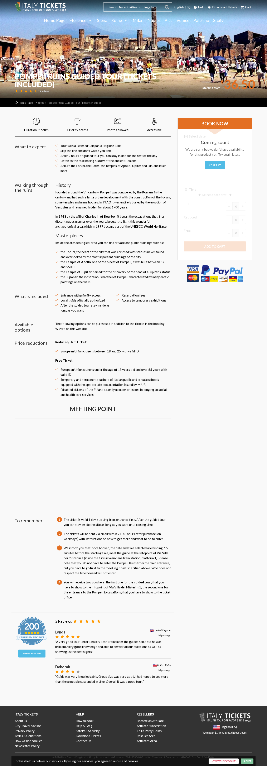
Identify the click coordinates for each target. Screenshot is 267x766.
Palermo (201, 20)
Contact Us (83, 741)
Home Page (54, 20)
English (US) (182, 7)
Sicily (218, 20)
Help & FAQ (84, 726)
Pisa (169, 20)
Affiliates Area (147, 741)
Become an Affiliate (150, 721)
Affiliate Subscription (151, 726)
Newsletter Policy (27, 746)
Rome (117, 20)
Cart (247, 7)
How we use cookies (28, 741)
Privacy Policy (25, 731)
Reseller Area (146, 736)
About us (21, 721)
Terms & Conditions (28, 736)
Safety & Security (88, 731)
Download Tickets (224, 7)
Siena (102, 20)
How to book (84, 721)
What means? (32, 653)
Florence (78, 20)
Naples (154, 20)
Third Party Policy (149, 731)
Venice (182, 20)
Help (200, 7)
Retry (216, 165)
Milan (138, 20)
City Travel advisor (28, 726)
